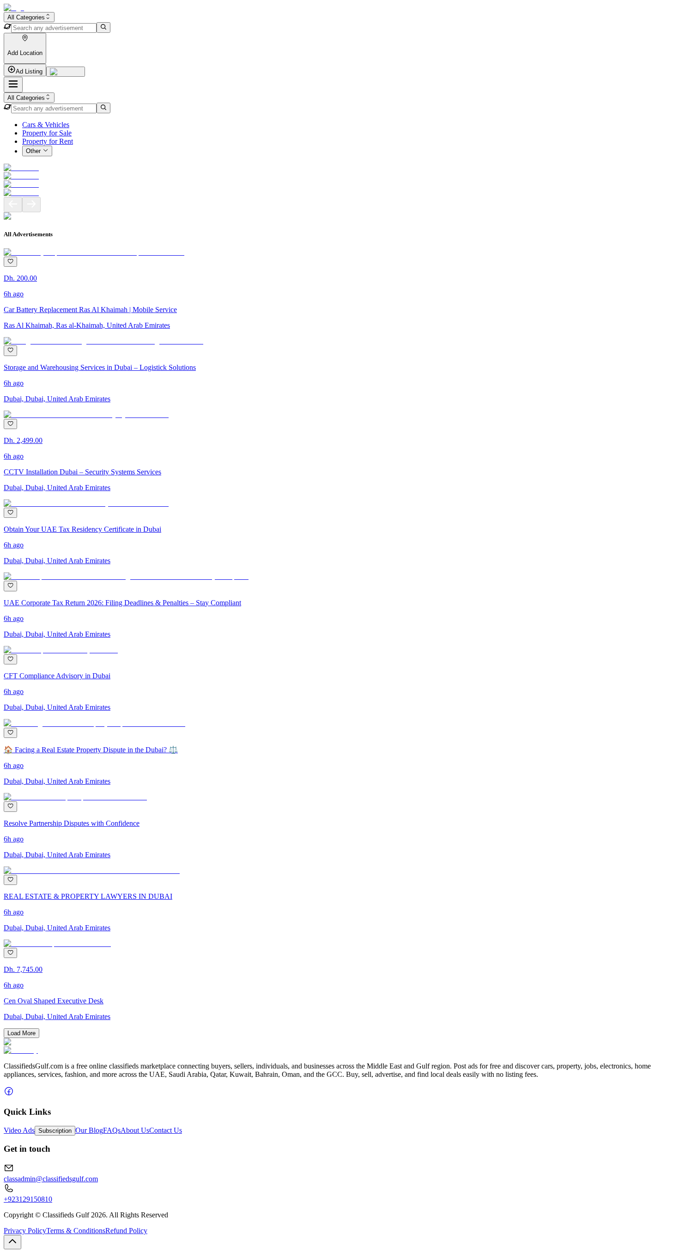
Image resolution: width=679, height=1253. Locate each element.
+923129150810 (28, 1199)
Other (33, 151)
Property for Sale (47, 133)
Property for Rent (47, 141)
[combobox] (29, 17)
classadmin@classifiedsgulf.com (51, 1179)
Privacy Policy (25, 1231)
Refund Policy (126, 1231)
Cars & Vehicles (45, 125)
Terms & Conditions (75, 1231)
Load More (21, 1033)
